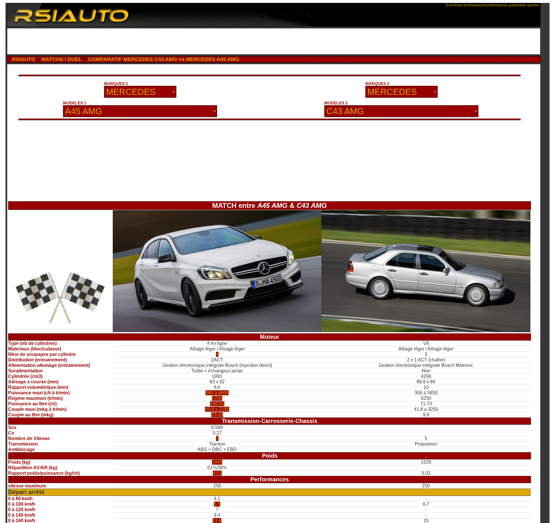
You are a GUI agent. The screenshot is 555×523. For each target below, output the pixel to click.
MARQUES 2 (377, 83)
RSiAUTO (23, 59)
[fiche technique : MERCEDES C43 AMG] (425, 330)
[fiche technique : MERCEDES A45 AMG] (217, 330)
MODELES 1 (74, 103)
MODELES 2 (336, 103)
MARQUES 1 (116, 83)
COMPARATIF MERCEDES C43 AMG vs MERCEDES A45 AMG (163, 59)
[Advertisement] (274, 41)
